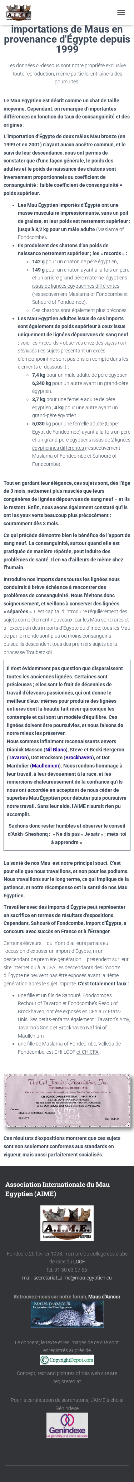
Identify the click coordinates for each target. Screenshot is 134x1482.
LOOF (79, 1261)
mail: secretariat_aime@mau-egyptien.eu (67, 1278)
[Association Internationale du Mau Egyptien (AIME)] (21, 12)
